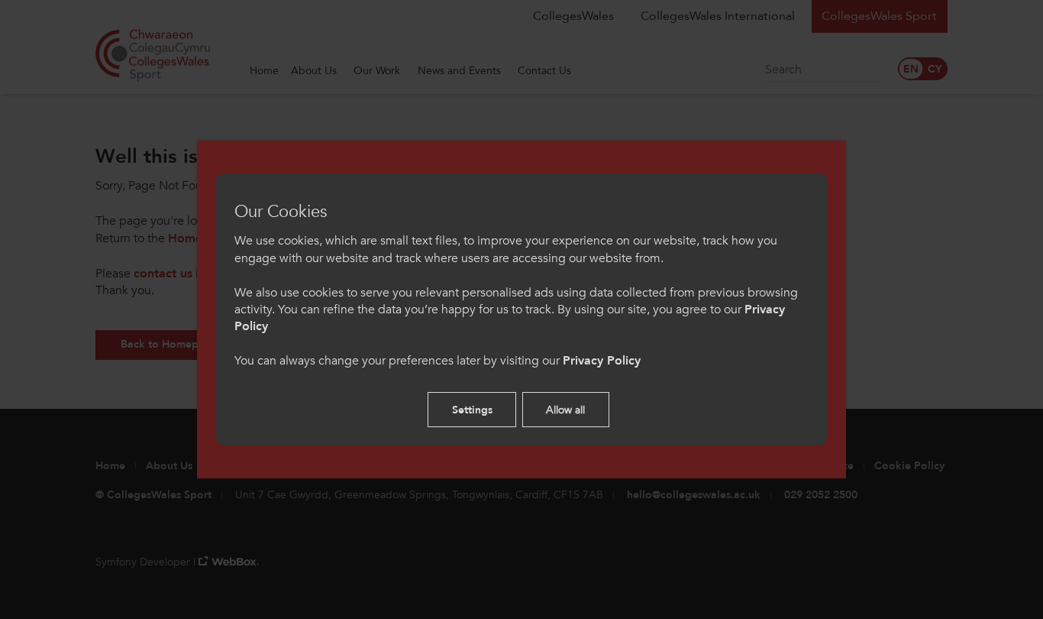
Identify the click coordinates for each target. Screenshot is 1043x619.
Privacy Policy (602, 360)
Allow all (565, 410)
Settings (472, 410)
